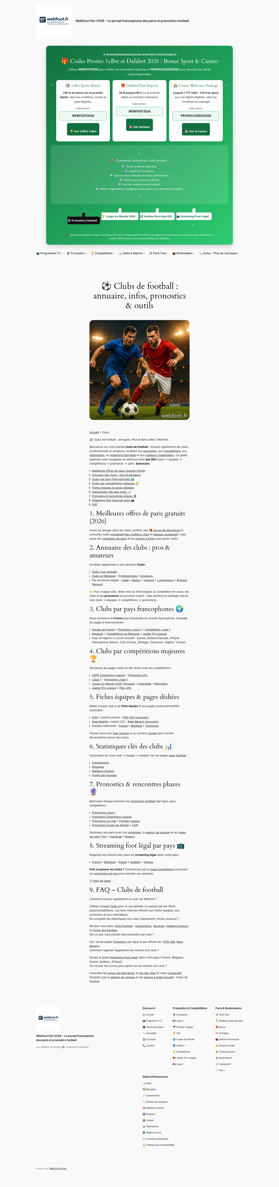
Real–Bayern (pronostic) (143, 721)
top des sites (147, 973)
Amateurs (146, 576)
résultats (158, 926)
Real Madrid (100, 721)
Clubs (114, 906)
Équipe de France (103, 629)
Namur (136, 580)
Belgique (97, 633)
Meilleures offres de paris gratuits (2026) (118, 470)
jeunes (152, 733)
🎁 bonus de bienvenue (164, 530)
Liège (125, 580)
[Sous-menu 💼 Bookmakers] (194, 253)
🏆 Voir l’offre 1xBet (83, 131)
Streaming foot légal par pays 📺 (113, 500)
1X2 (104, 836)
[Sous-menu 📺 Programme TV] (62, 253)
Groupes (129, 683)
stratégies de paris (115, 538)
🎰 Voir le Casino (196, 131)
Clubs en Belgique (103, 576)
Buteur (129, 836)
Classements (100, 762)
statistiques (96, 455)
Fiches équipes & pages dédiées (113, 487)
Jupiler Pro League (155, 633)
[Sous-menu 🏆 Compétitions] (114, 253)
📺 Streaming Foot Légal (192, 216)
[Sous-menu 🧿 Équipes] (156, 1114)
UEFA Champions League (108, 675)
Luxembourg (165, 580)
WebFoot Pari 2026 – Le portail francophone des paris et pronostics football (132, 21)
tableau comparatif (165, 534)
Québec (135, 862)
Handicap (116, 836)
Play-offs (125, 688)
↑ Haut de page (100, 880)
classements (143, 926)
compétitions (172, 451)
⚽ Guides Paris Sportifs (156, 216)
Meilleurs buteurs (103, 771)
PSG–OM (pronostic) (136, 717)
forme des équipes (105, 930)
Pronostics (120, 941)
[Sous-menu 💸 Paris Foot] (167, 253)
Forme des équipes (104, 775)
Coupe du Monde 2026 (107, 683)
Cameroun (152, 725)
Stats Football (124, 926)
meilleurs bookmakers (160, 455)
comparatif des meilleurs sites (129, 534)
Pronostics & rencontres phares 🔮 (114, 496)
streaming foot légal (123, 455)
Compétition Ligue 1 (157, 629)
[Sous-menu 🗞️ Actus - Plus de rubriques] (238, 253)
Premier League (129, 821)
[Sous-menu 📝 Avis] (224, 1070)
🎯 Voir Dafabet (139, 127)
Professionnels (128, 576)
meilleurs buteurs (177, 926)
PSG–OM (169, 941)
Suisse (123, 862)
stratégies (134, 832)
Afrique (148, 862)
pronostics (150, 451)
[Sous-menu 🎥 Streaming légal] (164, 1027)
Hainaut (149, 580)
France (123, 725)
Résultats (161, 683)
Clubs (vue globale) (104, 571)
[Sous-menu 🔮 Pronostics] (86, 253)
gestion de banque (158, 832)
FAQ (94, 504)
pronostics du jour (106, 873)
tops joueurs (121, 733)
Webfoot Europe (57, 1168)
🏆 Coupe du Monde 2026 (118, 216)
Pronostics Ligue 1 (129, 629)
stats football (177, 755)
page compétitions (162, 869)
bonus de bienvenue (121, 973)
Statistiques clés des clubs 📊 (111, 492)
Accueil (94, 432)
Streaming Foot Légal (124, 957)
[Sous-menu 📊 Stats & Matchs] (144, 253)
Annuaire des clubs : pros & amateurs (116, 475)
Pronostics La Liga (104, 821)
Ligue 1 (96, 679)
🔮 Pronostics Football (82, 220)
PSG (95, 717)
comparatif (174, 973)
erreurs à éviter (145, 538)
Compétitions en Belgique (123, 633)
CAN (135, 825)
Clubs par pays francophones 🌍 (113, 479)
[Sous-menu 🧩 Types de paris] (236, 1051)
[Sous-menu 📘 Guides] (185, 1045)
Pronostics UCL (138, 675)
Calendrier (144, 683)
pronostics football (143, 801)
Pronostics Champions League (111, 816)
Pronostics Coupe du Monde (110, 825)
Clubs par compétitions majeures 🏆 (115, 483)
